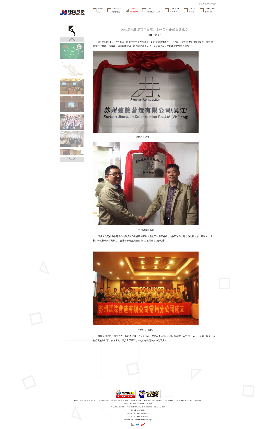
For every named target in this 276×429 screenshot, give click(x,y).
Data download (157, 400)
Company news (123, 400)
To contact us (197, 400)
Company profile (89, 400)
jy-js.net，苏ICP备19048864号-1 (138, 413)
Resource (147, 400)
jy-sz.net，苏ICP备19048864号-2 (138, 416)
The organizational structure (106, 400)
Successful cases (136, 400)
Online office (169, 400)
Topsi (150, 420)
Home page (77, 400)
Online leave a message (183, 400)
